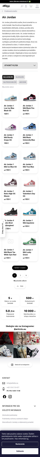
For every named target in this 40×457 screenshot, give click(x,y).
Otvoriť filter (11, 65)
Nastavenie (20, 444)
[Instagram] (10, 396)
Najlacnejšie (8, 77)
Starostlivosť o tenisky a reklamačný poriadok (17, 422)
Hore (21, 286)
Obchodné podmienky (9, 415)
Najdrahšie (20, 77)
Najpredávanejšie (9, 82)
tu (27, 439)
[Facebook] (4, 396)
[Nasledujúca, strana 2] (20, 275)
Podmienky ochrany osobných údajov (15, 419)
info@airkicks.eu (12, 383)
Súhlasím (20, 451)
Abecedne (22, 82)
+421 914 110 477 (13, 387)
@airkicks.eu (20, 329)
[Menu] (37, 6)
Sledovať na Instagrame (22, 364)
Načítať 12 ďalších (20, 268)
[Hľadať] (22, 6)
